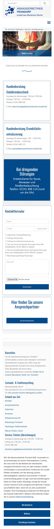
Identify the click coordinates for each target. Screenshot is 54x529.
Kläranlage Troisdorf (13, 422)
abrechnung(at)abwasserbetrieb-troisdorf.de (29, 106)
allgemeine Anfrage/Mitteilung (19, 235)
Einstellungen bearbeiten (27, 522)
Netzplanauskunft (12, 418)
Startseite (19, 29)
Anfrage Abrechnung (15, 238)
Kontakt (8, 400)
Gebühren (9, 409)
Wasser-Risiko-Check (14, 430)
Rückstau (9, 413)
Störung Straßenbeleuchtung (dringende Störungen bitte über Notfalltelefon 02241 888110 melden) (26, 251)
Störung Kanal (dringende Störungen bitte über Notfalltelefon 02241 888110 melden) (24, 245)
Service (27, 29)
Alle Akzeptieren (27, 504)
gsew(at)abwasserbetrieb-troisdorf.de (27, 148)
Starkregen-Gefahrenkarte (16, 426)
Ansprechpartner (27, 320)
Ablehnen (27, 513)
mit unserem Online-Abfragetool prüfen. (25, 392)
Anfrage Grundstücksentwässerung (20, 241)
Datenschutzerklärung (24, 497)
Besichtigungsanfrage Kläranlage (20, 256)
